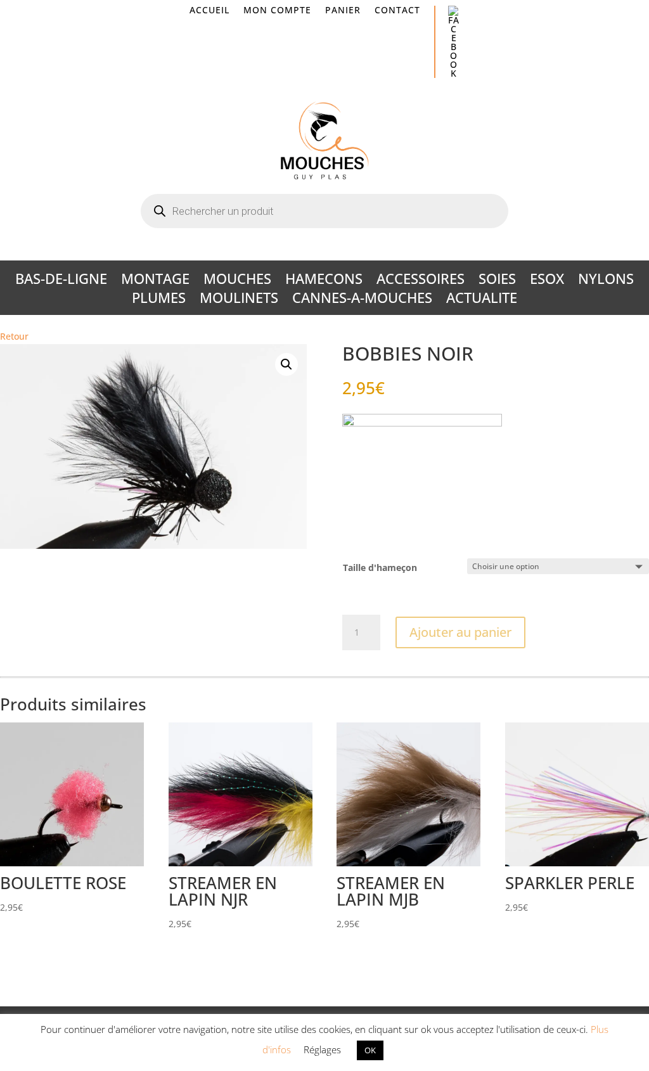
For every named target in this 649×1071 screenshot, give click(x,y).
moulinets (239, 300)
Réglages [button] (322, 1049)
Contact (397, 11)
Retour (14, 336)
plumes (159, 300)
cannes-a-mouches (362, 300)
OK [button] (370, 1050)
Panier (343, 11)
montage (155, 281)
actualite (481, 300)
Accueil (209, 11)
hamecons (324, 281)
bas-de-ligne (61, 281)
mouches (237, 281)
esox (547, 281)
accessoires (420, 281)
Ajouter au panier (460, 632)
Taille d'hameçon (380, 567)
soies (497, 281)
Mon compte (277, 11)
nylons (606, 281)
